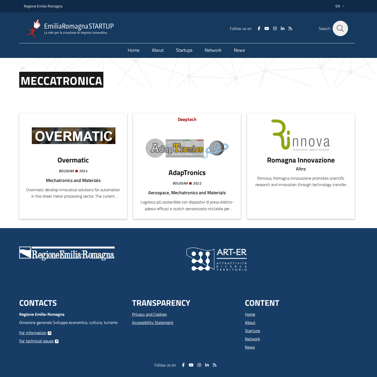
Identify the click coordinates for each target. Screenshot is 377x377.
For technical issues (36, 341)
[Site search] (340, 28)
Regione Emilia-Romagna (43, 6)
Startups (252, 331)
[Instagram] (275, 28)
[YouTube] (266, 28)
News (250, 347)
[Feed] (290, 28)
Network (252, 339)
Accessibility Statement (152, 322)
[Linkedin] (282, 28)
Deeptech (187, 119)
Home (250, 314)
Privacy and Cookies (149, 314)
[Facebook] (259, 28)
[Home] (72, 28)
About (250, 322)
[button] (340, 6)
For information (32, 333)
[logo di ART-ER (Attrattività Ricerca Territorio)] (216, 259)
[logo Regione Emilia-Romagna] (67, 253)
